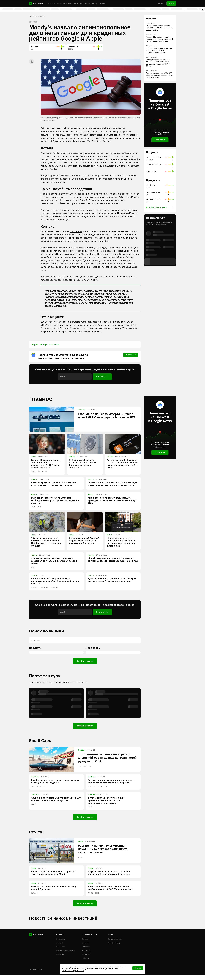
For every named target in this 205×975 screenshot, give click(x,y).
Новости (51, 3)
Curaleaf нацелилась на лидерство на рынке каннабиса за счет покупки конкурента (111, 781)
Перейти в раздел (84, 661)
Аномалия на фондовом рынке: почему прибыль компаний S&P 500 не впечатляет (110, 888)
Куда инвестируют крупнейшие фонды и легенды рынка (58, 682)
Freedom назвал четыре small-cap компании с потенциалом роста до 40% (55, 781)
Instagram (86, 954)
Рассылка (60, 954)
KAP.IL (80, 857)
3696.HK (34, 893)
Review (103, 3)
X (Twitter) (86, 950)
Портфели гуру (91, 3)
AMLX (33, 804)
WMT (33, 567)
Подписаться (130, 355)
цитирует (113, 302)
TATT (33, 787)
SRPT (39, 787)
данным (48, 328)
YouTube (85, 943)
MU (39, 471)
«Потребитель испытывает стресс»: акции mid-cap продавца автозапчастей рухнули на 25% (107, 757)
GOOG (97, 893)
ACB (105, 787)
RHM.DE (44, 587)
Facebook (86, 947)
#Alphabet (54, 344)
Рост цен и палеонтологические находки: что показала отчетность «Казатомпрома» (103, 849)
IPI (44, 787)
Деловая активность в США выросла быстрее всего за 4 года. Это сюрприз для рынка (112, 579)
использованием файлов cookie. (73, 971)
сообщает (73, 162)
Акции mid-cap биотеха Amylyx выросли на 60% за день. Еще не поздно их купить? (56, 799)
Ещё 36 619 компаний (156, 207)
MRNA (33, 471)
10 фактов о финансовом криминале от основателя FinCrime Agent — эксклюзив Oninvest (46, 542)
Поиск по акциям (64, 3)
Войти (171, 3)
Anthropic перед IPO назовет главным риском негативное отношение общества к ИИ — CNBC (122, 463)
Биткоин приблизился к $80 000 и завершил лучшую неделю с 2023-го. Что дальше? (54, 484)
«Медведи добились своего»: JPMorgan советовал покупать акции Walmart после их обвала (54, 561)
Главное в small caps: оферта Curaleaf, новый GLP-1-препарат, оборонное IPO (106, 415)
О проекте (60, 939)
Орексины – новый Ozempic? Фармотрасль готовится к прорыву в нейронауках (84, 541)
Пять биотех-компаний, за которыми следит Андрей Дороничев (54, 888)
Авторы (59, 943)
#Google (43, 344)
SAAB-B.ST (53, 587)
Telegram (85, 939)
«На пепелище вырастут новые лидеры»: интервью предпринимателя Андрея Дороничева (121, 542)
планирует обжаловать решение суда (64, 178)
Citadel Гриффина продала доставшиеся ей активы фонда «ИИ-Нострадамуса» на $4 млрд (113, 559)
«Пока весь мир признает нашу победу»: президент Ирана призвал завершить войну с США (112, 500)
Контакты (60, 947)
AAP (79, 766)
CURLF (99, 787)
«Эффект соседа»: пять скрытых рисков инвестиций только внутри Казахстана (109, 873)
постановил (76, 231)
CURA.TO (91, 787)
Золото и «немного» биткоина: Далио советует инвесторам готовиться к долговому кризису (112, 484)
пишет (83, 141)
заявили (85, 247)
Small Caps (78, 3)
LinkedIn (85, 958)
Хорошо (138, 968)
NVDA (44, 471)
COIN (33, 507)
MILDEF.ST (35, 587)
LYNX (90, 807)
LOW (90, 766)
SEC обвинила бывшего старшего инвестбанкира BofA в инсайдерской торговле (82, 463)
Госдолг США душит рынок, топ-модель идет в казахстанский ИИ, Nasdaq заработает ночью (45, 463)
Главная (32, 16)
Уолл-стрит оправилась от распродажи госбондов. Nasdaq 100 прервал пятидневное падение (55, 500)
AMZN (90, 893)
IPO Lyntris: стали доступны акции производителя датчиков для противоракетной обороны (106, 800)
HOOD (39, 507)
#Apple (35, 344)
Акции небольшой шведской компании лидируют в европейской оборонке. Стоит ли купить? (55, 581)
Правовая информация (65, 950)
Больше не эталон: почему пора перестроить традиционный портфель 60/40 (54, 873)
